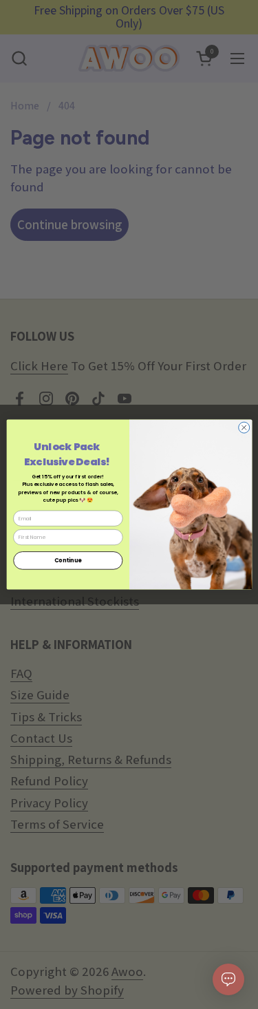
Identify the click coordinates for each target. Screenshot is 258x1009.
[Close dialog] (243, 427)
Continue (67, 560)
